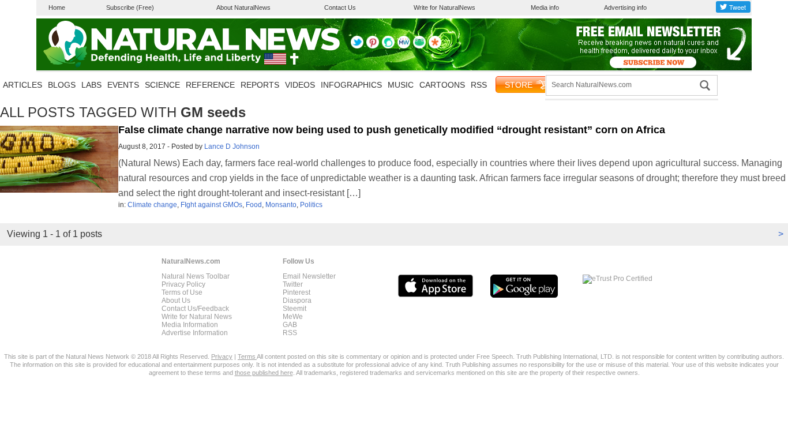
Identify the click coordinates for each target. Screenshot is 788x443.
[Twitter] (357, 46)
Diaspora (297, 300)
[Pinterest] (372, 46)
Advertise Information (195, 333)
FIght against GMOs (211, 205)
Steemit (294, 309)
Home (56, 7)
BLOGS (62, 84)
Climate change (152, 205)
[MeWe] (403, 46)
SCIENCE (162, 84)
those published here (264, 372)
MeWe (293, 317)
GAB (290, 325)
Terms (247, 356)
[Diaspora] (435, 46)
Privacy (221, 356)
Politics (311, 205)
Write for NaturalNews (444, 7)
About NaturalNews (243, 7)
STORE (518, 84)
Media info (545, 7)
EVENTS (123, 84)
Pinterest (296, 292)
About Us (176, 300)
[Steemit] (388, 46)
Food (254, 205)
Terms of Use (182, 292)
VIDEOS (300, 84)
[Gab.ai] (419, 46)
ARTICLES (22, 84)
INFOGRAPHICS (351, 84)
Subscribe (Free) (130, 7)
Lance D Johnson (232, 146)
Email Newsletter (309, 276)
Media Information (190, 325)
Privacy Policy (183, 284)
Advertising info (625, 7)
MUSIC (401, 84)
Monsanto (281, 205)
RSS (479, 84)
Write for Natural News (197, 317)
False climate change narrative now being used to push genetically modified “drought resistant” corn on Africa (391, 130)
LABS (91, 84)
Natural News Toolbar (196, 276)
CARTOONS (442, 84)
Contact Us (340, 7)
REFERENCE (210, 84)
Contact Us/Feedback (195, 309)
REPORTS (260, 84)
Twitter (293, 284)
